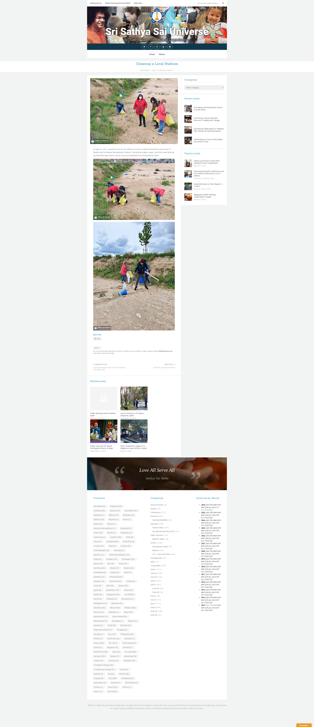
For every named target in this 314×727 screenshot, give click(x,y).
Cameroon (99, 537)
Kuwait (98, 594)
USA (112, 678)
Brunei (111, 533)
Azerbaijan (131, 511)
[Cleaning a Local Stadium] (134, 111)
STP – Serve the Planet (161, 554)
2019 (203, 559)
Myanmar (114, 612)
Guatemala (99, 572)
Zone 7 (98, 691)
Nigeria (132, 621)
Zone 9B (153, 615)
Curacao (125, 546)
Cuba (112, 546)
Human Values (158, 527)
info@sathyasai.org (165, 351)
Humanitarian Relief (160, 546)
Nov (207, 517)
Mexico (114, 608)
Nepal (128, 612)
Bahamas (99, 515)
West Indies (131, 683)
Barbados (128, 515)
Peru (112, 634)
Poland (98, 639)
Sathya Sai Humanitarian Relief (117, 3)
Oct (203, 517)
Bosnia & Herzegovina (104, 528)
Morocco (99, 612)
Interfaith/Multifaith (160, 520)
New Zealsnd (100, 621)
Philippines (127, 634)
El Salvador (128, 559)
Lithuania (112, 599)
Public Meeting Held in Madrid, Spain (103, 414)
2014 (203, 597)
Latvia (97, 599)
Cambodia (126, 533)
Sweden (114, 656)
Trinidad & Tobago (103, 665)
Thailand (129, 661)
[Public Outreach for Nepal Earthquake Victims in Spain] (109, 431)
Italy (109, 586)
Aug (214, 507)
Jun (206, 507)
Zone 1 (203, 166)
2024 (203, 520)
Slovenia (127, 647)
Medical (155, 550)
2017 (203, 574)
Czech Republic (101, 550)
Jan (207, 505)
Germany (99, 568)
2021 (203, 543)
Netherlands (100, 616)
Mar (215, 505)
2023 (203, 528)
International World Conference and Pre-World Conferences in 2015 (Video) (209, 173)
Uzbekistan (127, 678)
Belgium (113, 519)
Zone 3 (153, 581)
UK (111, 674)
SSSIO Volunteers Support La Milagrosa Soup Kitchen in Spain (133, 447)
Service (163, 70)
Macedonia (127, 599)
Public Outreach (156, 535)
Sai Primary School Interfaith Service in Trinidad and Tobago (207, 119)
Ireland (130, 581)
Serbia (98, 647)
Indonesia (115, 581)
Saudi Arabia (129, 643)
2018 (203, 566)
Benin (126, 519)
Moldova (130, 608)
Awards (153, 508)
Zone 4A (155, 588)
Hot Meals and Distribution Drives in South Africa (208, 108)
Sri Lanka (130, 652)
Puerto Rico (113, 639)
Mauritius (99, 608)
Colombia (112, 542)
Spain (96, 348)
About (162, 54)
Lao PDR (129, 594)
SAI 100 (113, 643)
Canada (115, 537)
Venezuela (100, 683)
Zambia (98, 687)
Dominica (99, 555)
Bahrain (113, 515)
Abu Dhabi (99, 506)
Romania (129, 639)
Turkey (124, 669)
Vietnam (115, 683)
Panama (126, 625)
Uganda (98, 674)
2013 (203, 605)
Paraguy (98, 634)
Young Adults (155, 565)
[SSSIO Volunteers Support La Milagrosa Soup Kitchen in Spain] (140, 431)
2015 (203, 590)
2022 (203, 535)
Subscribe (138, 3)
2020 (203, 551)
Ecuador (112, 559)
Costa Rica (128, 542)
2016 (203, 582)
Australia (99, 511)
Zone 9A (153, 611)
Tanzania (113, 661)
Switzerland (130, 656)
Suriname (99, 656)
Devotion (206, 178)
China (97, 542)
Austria (114, 511)
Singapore (112, 647)
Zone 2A (153, 573)
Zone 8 (112, 691)
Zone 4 (153, 584)
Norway (98, 625)
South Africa (100, 652)
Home (152, 54)
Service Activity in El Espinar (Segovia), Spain (132, 414)
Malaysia (117, 603)
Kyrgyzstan (113, 594)
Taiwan (98, 661)
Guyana (115, 572)
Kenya (128, 590)
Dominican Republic (119, 555)
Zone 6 (170, 70)
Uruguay (98, 678)
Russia (99, 643)
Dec (211, 517)
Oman (111, 625)
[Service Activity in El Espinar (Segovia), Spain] (140, 398)
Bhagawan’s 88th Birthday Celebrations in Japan (205, 195)
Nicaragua (117, 621)
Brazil (98, 533)
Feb (211, 505)
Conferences (198, 178)
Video (212, 178)
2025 (203, 512)
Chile (129, 537)
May (203, 507)
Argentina (116, 506)
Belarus (99, 519)
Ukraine (124, 674)
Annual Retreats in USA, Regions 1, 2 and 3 (208, 185)
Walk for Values (158, 539)
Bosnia (111, 524)
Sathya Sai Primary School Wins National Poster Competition (207, 162)
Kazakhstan (112, 590)
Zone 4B (155, 592)
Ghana (114, 568)
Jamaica (123, 586)
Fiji (111, 564)
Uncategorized (156, 558)
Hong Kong (116, 577)
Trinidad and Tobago (104, 669)
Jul (210, 507)
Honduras (99, 577)
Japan (97, 590)
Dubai (97, 559)
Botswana (126, 528)
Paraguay (122, 630)
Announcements (157, 505)
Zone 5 (203, 200)
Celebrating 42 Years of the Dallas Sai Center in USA (208, 140)
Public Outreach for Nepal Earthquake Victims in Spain (101, 447)
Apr (219, 505)
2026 (203, 505)
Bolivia (98, 524)
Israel (97, 586)
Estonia (98, 564)
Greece (128, 568)
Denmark (119, 550)
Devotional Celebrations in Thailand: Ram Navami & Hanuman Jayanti (209, 129)
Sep (217, 515)
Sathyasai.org (95, 3)
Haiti (127, 572)
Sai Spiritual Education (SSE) (163, 531)
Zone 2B (112, 687)
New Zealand (120, 616)
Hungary (99, 581)
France (123, 564)
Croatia (99, 546)
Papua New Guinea (103, 630)
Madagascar (100, 603)
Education (197, 166)
